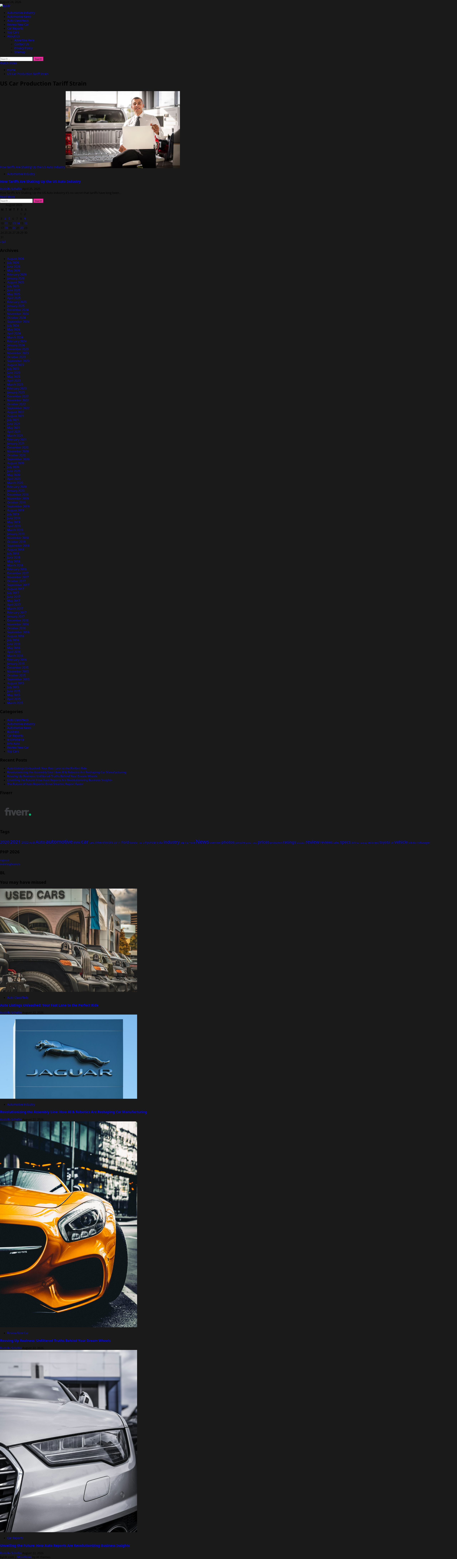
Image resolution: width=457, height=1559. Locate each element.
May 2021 (13, 428)
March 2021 (15, 436)
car (85, 841)
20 (14, 228)
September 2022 (18, 408)
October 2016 (16, 628)
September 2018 (18, 546)
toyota (384, 842)
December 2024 (17, 310)
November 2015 (18, 671)
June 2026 (13, 267)
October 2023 (16, 357)
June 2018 (13, 557)
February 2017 (16, 612)
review (312, 842)
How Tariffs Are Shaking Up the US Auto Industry (32, 167)
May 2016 (13, 648)
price (254, 843)
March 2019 (15, 530)
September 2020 (18, 459)
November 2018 (18, 538)
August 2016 (15, 636)
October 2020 (16, 455)
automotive (59, 841)
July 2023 (13, 369)
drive (98, 842)
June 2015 (13, 691)
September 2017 (18, 585)
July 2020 (13, 467)
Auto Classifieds (18, 21)
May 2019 (13, 522)
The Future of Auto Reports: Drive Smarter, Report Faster (45, 784)
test (376, 842)
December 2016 (17, 620)
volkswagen (423, 842)
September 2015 (18, 679)
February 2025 (16, 302)
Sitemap (19, 52)
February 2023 (16, 388)
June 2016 (13, 644)
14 (17, 223)
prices (263, 842)
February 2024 (16, 341)
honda (133, 842)
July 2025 (13, 286)
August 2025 (15, 282)
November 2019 (18, 498)
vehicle (401, 842)
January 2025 (15, 306)
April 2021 (14, 432)
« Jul (2, 242)
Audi (32, 842)
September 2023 (18, 361)
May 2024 (13, 329)
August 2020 (15, 463)
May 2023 (13, 377)
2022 (25, 842)
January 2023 (15, 392)
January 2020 (15, 491)
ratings (289, 842)
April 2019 (14, 526)
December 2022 (17, 396)
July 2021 (13, 420)
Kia (186, 842)
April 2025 (14, 298)
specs (345, 842)
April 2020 (14, 479)
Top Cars (13, 32)
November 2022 (18, 400)
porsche (240, 842)
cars (91, 842)
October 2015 (16, 675)
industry (171, 842)
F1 (119, 842)
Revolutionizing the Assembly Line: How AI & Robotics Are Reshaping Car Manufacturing (66, 772)
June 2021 (13, 424)
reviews (326, 842)
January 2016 (15, 664)
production (276, 842)
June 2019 (13, 518)
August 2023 (15, 365)
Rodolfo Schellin (11, 189)
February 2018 (16, 569)
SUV (353, 842)
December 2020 (17, 447)
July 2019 (13, 514)
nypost (4, 860)
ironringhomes (10, 864)
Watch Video (8, 63)
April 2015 (14, 699)
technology (361, 842)
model (192, 842)
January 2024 (15, 345)
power (249, 842)
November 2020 (18, 451)
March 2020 (15, 483)
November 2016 (18, 624)
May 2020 (13, 475)
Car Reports (15, 28)
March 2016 (15, 656)
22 (21, 228)
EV (115, 842)
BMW (76, 842)
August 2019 (15, 510)
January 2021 (15, 443)
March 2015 (15, 703)
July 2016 (13, 640)
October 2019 (16, 502)
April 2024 (14, 333)
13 (14, 223)
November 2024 (18, 314)
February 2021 (16, 440)
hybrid (141, 842)
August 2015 (15, 683)
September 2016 (18, 632)
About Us (13, 36)
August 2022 (15, 412)
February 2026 (16, 274)
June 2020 (13, 471)
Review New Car (18, 24)
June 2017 (13, 597)
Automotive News (19, 17)
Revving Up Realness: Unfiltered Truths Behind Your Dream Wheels (52, 776)
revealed (301, 842)
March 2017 (15, 609)
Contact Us (21, 44)
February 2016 (16, 660)
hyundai (150, 842)
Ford (125, 842)
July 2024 (13, 326)
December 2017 (17, 573)
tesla (370, 842)
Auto (40, 842)
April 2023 (14, 381)
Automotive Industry (21, 13)
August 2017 (15, 589)
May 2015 (13, 695)
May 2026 (13, 270)
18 (6, 228)
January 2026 (15, 278)
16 (25, 223)
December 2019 (17, 495)
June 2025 (13, 290)
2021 (15, 842)
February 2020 (16, 487)
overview (215, 842)
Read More (7, 197)
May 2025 (13, 294)
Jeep (182, 842)
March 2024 (15, 337)
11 (6, 223)
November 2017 (18, 577)
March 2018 (15, 565)
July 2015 (13, 687)
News (202, 841)
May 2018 (13, 561)
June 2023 (13, 373)
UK (392, 842)
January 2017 (15, 616)
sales (336, 842)
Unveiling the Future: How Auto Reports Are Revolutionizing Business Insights (59, 780)
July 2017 (13, 593)
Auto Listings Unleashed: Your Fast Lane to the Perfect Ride (47, 768)
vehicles (412, 842)
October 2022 (16, 404)
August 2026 (15, 259)
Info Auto (13, 743)
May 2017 (13, 601)
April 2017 (14, 605)
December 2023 (17, 349)
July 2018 (13, 554)
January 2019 (15, 534)
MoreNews (24, 1557)
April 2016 (14, 652)
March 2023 (15, 384)
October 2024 (16, 318)
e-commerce (15, 740)
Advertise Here (24, 40)
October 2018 (16, 542)
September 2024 (18, 322)
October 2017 (16, 581)
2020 (4, 842)
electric (107, 842)
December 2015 (17, 668)
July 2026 (13, 263)
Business (13, 732)
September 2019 (18, 506)
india (160, 842)
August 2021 (15, 416)
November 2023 (18, 353)
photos (228, 842)
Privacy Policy (23, 48)
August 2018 (15, 550)
